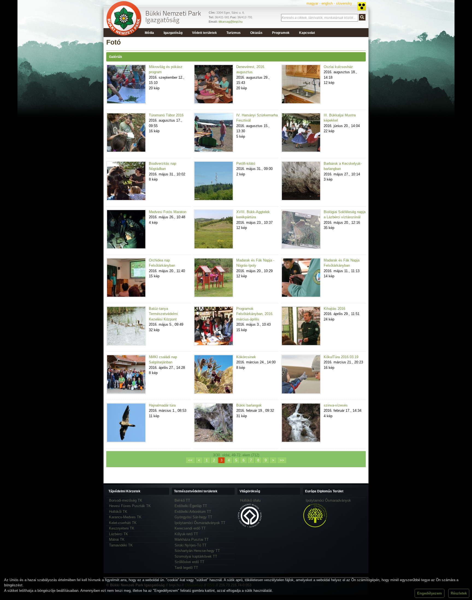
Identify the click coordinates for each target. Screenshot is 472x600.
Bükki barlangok (249, 405)
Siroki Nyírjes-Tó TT (190, 545)
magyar (312, 3)
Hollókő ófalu (250, 500)
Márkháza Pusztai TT (192, 539)
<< (190, 460)
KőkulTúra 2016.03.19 (341, 357)
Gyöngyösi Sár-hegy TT (193, 517)
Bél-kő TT (182, 500)
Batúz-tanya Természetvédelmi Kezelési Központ (163, 314)
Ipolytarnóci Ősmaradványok (328, 500)
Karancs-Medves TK (125, 517)
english (327, 3)
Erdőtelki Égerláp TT (191, 506)
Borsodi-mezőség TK (125, 500)
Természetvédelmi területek (195, 491)
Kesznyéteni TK (121, 528)
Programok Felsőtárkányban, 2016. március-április (254, 314)
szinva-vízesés (336, 405)
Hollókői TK (118, 512)
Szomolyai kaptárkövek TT (196, 556)
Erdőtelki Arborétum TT (193, 512)
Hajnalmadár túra (162, 405)
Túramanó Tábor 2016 (166, 115)
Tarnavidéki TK (121, 545)
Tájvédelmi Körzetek (124, 491)
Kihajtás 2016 (334, 309)
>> (282, 460)
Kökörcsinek (246, 357)
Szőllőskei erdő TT (189, 562)
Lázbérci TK (118, 534)
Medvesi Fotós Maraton (167, 212)
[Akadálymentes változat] (361, 6)
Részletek (459, 593)
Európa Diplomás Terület (324, 491)
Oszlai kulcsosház (338, 67)
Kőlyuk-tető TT (186, 534)
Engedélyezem (429, 593)
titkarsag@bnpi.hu (231, 21)
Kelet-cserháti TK (123, 523)
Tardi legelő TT (186, 568)
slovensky (344, 3)
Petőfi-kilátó (245, 163)
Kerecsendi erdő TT (190, 528)
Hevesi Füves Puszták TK (130, 506)
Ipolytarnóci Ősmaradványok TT (200, 523)
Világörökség (250, 491)
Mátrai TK (117, 539)
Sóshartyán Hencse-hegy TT (197, 551)
